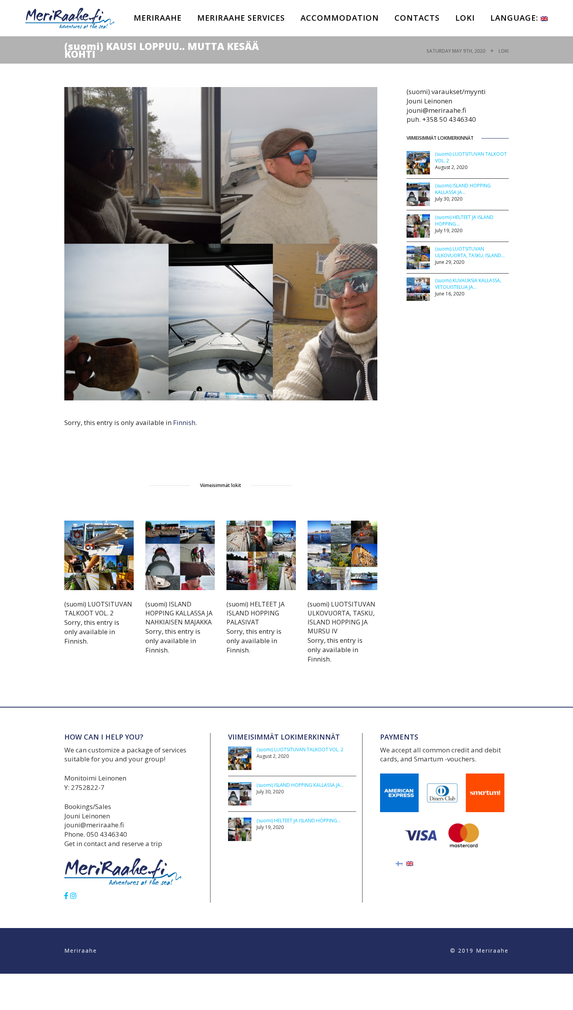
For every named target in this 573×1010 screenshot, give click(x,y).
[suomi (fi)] (399, 863)
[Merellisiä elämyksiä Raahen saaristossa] (69, 17)
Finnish (184, 422)
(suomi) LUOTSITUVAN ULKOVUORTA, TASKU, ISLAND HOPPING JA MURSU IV (341, 617)
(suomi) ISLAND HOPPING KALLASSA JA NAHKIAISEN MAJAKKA (178, 613)
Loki (465, 17)
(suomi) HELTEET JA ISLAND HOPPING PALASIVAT (255, 613)
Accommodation (340, 17)
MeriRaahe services (241, 17)
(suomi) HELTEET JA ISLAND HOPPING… (298, 820)
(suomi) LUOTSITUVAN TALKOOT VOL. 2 (98, 608)
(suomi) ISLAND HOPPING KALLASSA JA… (463, 189)
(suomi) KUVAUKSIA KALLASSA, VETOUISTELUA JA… (468, 283)
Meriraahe (158, 17)
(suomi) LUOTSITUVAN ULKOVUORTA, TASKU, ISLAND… (470, 252)
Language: (515, 17)
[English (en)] (409, 863)
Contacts (417, 17)
